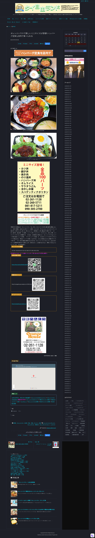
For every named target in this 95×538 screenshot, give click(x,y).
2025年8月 (68, 112)
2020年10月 (68, 239)
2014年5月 (68, 385)
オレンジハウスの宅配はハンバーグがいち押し (29, 518)
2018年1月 (68, 311)
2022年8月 (68, 191)
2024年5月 (68, 145)
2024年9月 (68, 136)
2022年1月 (68, 206)
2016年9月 (68, 346)
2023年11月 (68, 158)
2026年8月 (68, 86)
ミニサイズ (53, 424)
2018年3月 (68, 307)
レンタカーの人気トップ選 (17, 472)
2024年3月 (68, 149)
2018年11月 (68, 289)
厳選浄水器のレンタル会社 (16, 464)
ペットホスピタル (69, 416)
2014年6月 (68, 383)
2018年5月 (68, 302)
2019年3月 (68, 280)
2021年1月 (68, 232)
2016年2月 (68, 357)
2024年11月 (68, 132)
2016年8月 (68, 348)
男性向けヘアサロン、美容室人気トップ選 (20, 468)
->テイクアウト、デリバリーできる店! (21, 397)
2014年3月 (68, 390)
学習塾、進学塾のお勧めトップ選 (18, 467)
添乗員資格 (81, 430)
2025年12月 (68, 103)
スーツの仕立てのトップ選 (16, 469)
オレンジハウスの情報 (33, 401)
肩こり (84, 432)
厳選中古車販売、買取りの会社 (17, 473)
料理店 (14, 26)
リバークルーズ (75, 421)
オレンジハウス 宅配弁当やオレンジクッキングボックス (31, 491)
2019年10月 (68, 265)
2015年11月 (68, 364)
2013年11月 (68, 392)
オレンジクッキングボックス (49, 423)
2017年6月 (68, 326)
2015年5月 (68, 370)
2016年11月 (68, 342)
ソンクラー (67, 409)
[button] (92, 535)
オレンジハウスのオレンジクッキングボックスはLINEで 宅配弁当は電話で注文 (36, 509)
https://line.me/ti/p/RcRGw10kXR (20, 264)
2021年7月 (68, 219)
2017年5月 (68, 329)
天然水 (66, 425)
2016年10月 (68, 344)
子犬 (72, 425)
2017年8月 (68, 322)
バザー (66, 414)
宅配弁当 (37, 424)
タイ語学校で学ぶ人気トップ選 (18, 457)
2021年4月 (68, 226)
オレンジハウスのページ (32, 399)
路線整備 (67, 434)
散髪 (76, 427)
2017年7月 (68, 324)
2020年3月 (68, 254)
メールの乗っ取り (80, 418)
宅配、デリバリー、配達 (36, 423)
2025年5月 (68, 118)
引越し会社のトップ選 (16, 463)
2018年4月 (68, 304)
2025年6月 (68, 116)
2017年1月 (67, 337)
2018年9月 (68, 294)
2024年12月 (68, 129)
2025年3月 (68, 123)
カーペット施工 (68, 405)
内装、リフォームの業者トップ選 (18, 456)
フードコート (81, 414)
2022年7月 (68, 193)
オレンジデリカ (31, 424)
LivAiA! (66, 400)
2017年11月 (68, 315)
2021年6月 (68, 221)
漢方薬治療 (67, 432)
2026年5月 (68, 92)
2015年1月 (67, 377)
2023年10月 (68, 160)
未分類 (25, 423)
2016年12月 (68, 339)
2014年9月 (68, 381)
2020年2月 (68, 256)
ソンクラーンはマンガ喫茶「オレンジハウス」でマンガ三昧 (32, 500)
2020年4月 (68, 252)
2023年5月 (68, 171)
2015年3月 (68, 372)
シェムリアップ (80, 407)
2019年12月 (68, 261)
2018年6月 (68, 300)
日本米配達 (67, 430)
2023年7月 (68, 167)
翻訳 (80, 432)
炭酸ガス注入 (74, 432)
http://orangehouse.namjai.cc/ (19, 304)
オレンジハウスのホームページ (38, 397)
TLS (72, 400)
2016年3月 (68, 355)
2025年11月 (68, 105)
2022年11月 (68, 184)
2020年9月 (68, 241)
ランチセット (24, 401)
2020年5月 (68, 250)
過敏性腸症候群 (75, 434)
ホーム (9, 26)
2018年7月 (68, 298)
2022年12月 (68, 182)
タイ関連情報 (75, 409)
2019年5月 (68, 276)
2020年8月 (68, 243)
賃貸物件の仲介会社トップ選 (17, 460)
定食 (18, 401)
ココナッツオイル (69, 407)
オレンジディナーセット (45, 424)
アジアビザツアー (80, 400)
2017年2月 (68, 335)
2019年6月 (68, 274)
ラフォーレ (67, 421)
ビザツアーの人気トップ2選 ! (17, 466)
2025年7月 (68, 114)
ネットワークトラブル (79, 412)
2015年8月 (68, 366)
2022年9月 (68, 188)
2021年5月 (68, 223)
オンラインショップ (79, 403)
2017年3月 (68, 333)
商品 (29, 423)
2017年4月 (68, 331)
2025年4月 (68, 121)
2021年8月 (68, 217)
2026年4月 (68, 94)
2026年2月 (68, 99)
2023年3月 (68, 175)
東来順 (74, 430)
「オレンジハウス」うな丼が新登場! (26, 482)
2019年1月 (68, 285)
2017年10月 (68, 318)
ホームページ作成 (69, 418)
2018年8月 (68, 296)
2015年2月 (68, 375)
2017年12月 (68, 313)
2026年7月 (68, 88)
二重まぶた (67, 423)
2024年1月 (68, 153)
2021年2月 (68, 230)
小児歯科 (77, 425)
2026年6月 (68, 90)
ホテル (80, 416)
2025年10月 (68, 107)
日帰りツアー (82, 427)
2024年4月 (68, 147)
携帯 (72, 427)
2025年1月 (68, 127)
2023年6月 (68, 169)
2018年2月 (68, 309)
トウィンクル (68, 412)
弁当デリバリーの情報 (45, 401)
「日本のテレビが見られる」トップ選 (19, 455)
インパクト (67, 403)
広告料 (66, 427)
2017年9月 (68, 320)
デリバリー (82, 409)
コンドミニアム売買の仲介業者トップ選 (19, 461)
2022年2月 (68, 204)
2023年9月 (68, 162)
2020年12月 (68, 234)
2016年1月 (67, 359)
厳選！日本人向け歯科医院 (16, 458)
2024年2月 (68, 151)
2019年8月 (68, 269)
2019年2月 (68, 283)
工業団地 (83, 425)
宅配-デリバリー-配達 (44, 399)
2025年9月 (68, 110)
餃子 (83, 434)
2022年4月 (68, 199)
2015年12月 (68, 361)
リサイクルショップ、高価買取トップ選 (19, 462)
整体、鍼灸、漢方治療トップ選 (17, 474)
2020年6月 (68, 248)
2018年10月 (68, 291)
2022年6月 (68, 195)
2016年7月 (67, 350)
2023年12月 (68, 156)
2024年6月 (68, 142)
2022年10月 (68, 186)
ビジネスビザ (73, 414)
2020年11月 (68, 237)
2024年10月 (68, 134)
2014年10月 (68, 379)
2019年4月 (68, 278)
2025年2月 (68, 125)
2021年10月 (68, 213)
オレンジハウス (20, 423)
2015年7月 (68, 368)
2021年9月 (68, 215)
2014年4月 (68, 388)
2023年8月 (68, 164)
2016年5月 (68, 353)
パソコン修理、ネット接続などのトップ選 (20, 471)
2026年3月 (68, 97)
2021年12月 (68, 208)
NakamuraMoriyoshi (51, 428)
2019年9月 (68, 267)
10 (66, 39)
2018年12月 (68, 287)
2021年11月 (68, 210)
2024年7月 (68, 140)
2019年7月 (68, 272)
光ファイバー (75, 423)
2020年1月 (68, 259)
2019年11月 (68, 263)
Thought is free (54, 534)
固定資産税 (82, 423)
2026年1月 (68, 101)
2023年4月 (68, 173)
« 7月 (70, 45)
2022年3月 (68, 202)
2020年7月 (68, 245)
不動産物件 (83, 421)
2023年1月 (68, 180)
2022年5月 (68, 197)
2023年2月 (68, 178)
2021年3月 (68, 228)
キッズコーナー (79, 405)
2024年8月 (68, 138)
